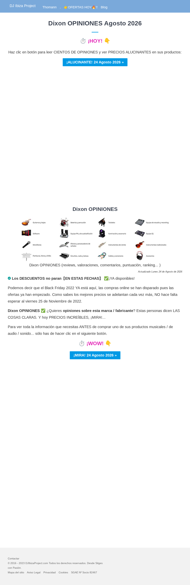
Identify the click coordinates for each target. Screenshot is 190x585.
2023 (22, 563)
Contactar (13, 558)
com (45, 563)
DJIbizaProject (33, 563)
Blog (104, 7)
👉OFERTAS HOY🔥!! (81, 7)
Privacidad (49, 572)
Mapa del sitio (16, 572)
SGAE (74, 572)
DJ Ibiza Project (23, 6)
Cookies (63, 572)
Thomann (49, 7)
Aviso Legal (33, 572)
